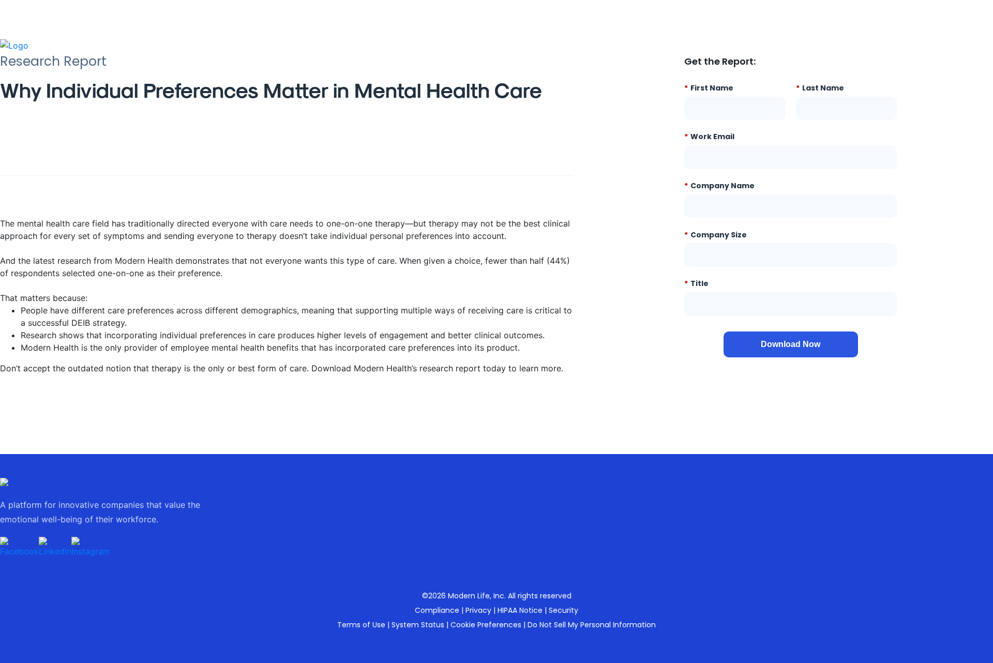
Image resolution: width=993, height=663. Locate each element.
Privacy (478, 610)
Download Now (790, 344)
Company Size (715, 234)
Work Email (709, 136)
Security (563, 610)
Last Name (820, 88)
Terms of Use (361, 625)
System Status (418, 625)
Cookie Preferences (485, 625)
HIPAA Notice (520, 610)
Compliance (437, 610)
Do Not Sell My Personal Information (592, 625)
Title (696, 283)
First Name (708, 88)
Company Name (719, 185)
